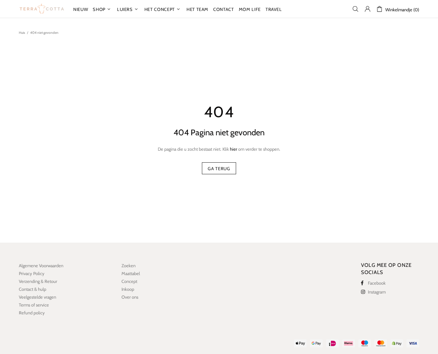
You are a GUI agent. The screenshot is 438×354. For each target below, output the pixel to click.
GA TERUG (219, 168)
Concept (129, 281)
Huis (22, 32)
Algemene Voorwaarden (41, 265)
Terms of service (34, 305)
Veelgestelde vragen (37, 297)
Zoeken (128, 265)
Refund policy (32, 312)
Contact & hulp (32, 289)
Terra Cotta (42, 9)
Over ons (129, 297)
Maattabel (130, 273)
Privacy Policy (31, 273)
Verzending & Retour (38, 281)
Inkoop (127, 289)
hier (233, 149)
